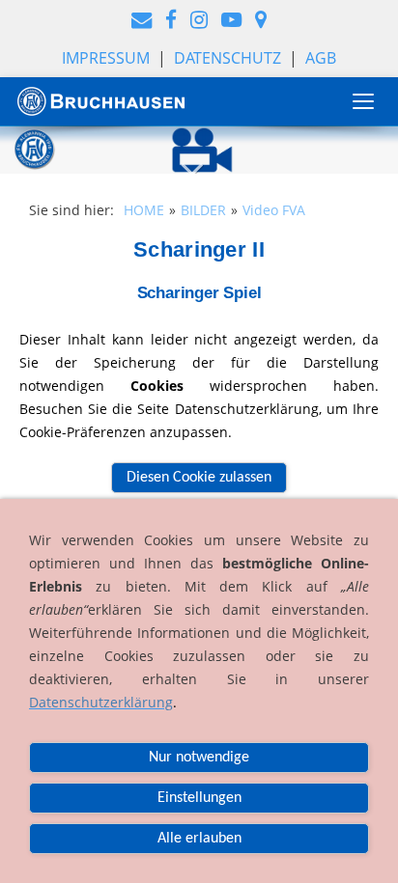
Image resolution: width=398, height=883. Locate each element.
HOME (144, 210)
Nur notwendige (199, 757)
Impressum (106, 58)
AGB (320, 58)
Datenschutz (227, 58)
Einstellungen (199, 798)
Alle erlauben (199, 838)
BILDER (203, 210)
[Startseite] (102, 101)
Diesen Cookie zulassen (199, 477)
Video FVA (273, 210)
